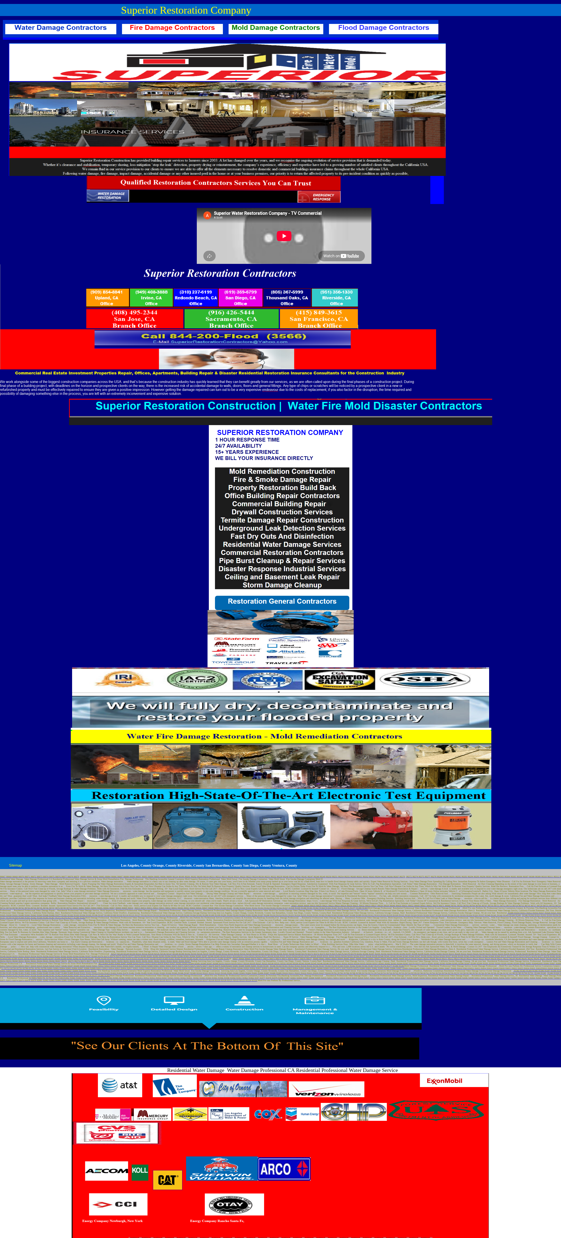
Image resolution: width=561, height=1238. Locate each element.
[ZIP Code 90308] (190, 961)
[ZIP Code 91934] (192, 978)
